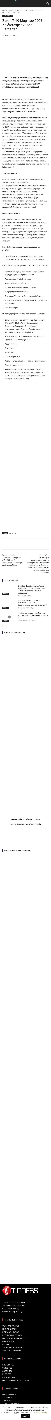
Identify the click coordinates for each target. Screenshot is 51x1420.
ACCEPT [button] (26, 1416)
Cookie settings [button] (40, 1412)
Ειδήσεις (5, 593)
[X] (17, 41)
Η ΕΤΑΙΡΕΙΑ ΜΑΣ (9, 1394)
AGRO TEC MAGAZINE (11, 1350)
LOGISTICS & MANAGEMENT (14, 1338)
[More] (34, 41)
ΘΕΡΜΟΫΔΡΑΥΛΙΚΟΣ (10, 1326)
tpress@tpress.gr (15, 1311)
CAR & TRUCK (8, 1341)
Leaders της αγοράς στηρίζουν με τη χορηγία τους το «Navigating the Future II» (33, 615)
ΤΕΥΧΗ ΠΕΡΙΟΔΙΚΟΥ (10, 1404)
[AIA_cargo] (22, 1218)
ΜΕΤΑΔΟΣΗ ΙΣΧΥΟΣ (10, 1332)
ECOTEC (6, 1344)
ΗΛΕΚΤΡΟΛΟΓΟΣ (9, 1329)
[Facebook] (12, 41)
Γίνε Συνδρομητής (17, 824)
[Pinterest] (23, 41)
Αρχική (4, 10)
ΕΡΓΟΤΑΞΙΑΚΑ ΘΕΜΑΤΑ (12, 1335)
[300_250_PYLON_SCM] (25, 1143)
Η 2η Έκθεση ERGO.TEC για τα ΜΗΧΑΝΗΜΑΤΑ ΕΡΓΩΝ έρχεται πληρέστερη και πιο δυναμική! (32, 602)
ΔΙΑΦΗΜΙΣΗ (7, 1401)
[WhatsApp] (28, 41)
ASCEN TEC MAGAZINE (12, 1347)
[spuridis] (25, 1041)
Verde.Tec (12, 533)
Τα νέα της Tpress (15, 10)
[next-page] (7, 625)
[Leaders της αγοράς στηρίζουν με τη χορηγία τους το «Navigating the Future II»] (9, 617)
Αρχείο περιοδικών (33, 824)
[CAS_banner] (27, 1252)
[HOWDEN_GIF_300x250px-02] (25, 1109)
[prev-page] (3, 625)
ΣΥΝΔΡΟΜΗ (7, 1398)
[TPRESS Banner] (25, 1075)
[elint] (27, 1177)
